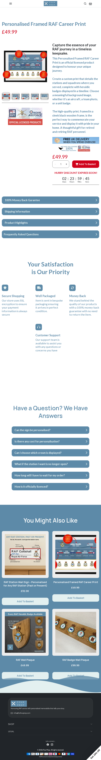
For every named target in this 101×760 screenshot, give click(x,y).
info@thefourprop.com (22, 713)
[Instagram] (52, 744)
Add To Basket (87, 164)
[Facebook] (48, 744)
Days (64, 182)
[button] (13, 4)
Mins (79, 182)
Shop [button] (11, 724)
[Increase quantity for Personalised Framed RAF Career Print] (66, 164)
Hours (72, 182)
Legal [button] (11, 731)
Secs (87, 182)
